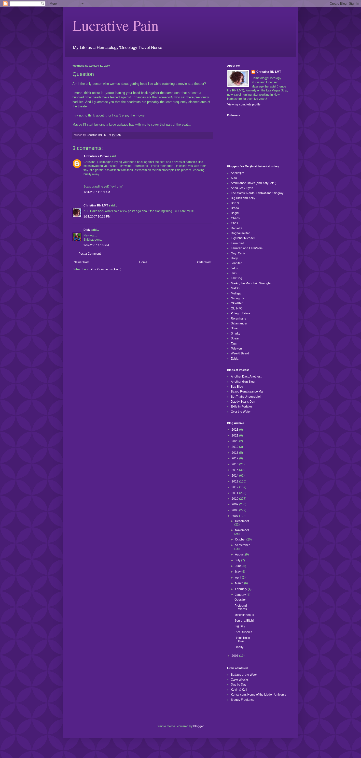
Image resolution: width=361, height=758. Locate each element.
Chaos (235, 218)
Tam (233, 343)
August (240, 554)
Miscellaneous (244, 615)
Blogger (198, 726)
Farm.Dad (237, 243)
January (241, 595)
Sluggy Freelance (242, 699)
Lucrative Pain (115, 25)
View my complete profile (244, 104)
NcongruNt (238, 298)
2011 (235, 493)
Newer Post (81, 262)
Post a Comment (90, 253)
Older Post (204, 262)
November (242, 530)
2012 (235, 487)
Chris (234, 223)
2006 (235, 655)
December (242, 521)
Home (143, 262)
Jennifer (236, 263)
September (242, 545)
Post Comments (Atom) (106, 269)
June (238, 566)
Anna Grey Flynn (242, 188)
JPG (233, 273)
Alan (234, 178)
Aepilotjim (237, 173)
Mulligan (236, 293)
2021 (235, 435)
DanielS (236, 228)
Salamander (239, 323)
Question (241, 599)
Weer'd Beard (240, 353)
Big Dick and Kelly (243, 198)
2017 (235, 458)
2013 (235, 481)
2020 (235, 441)
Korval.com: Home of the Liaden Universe (258, 694)
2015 (235, 470)
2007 (235, 516)
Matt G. (235, 288)
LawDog (236, 278)
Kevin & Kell (239, 689)
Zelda (234, 358)
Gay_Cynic (238, 253)
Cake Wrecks (240, 679)
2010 (235, 498)
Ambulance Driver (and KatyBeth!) (253, 183)
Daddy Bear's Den (243, 401)
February (241, 589)
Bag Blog (237, 386)
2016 (235, 464)
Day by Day (238, 684)
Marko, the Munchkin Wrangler (251, 283)
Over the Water (241, 411)
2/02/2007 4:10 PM (96, 245)
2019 (235, 447)
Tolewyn (236, 348)
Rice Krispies (243, 632)
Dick (86, 230)
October (240, 539)
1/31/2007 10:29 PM (97, 216)
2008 (235, 510)
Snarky (235, 333)
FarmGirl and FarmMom (247, 248)
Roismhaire (238, 318)
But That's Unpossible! (246, 396)
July (238, 560)
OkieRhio (237, 303)
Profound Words (241, 607)
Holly (234, 258)
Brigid (235, 213)
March (239, 583)
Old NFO (236, 308)
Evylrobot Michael (243, 238)
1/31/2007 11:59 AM (96, 192)
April (238, 577)
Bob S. (235, 203)
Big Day (240, 626)
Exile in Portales (241, 406)
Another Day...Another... (246, 376)
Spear (235, 338)
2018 (235, 452)
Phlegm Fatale (240, 313)
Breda (235, 208)
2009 (235, 504)
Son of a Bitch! (244, 620)
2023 (235, 429)
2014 (235, 475)
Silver (234, 328)
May (238, 571)
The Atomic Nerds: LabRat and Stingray (257, 193)
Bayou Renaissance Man (247, 391)
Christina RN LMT (95, 205)
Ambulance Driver (96, 156)
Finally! (239, 647)
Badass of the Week (244, 674)
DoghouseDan (240, 233)
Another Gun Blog (243, 381)
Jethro (235, 268)
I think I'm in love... (242, 639)
